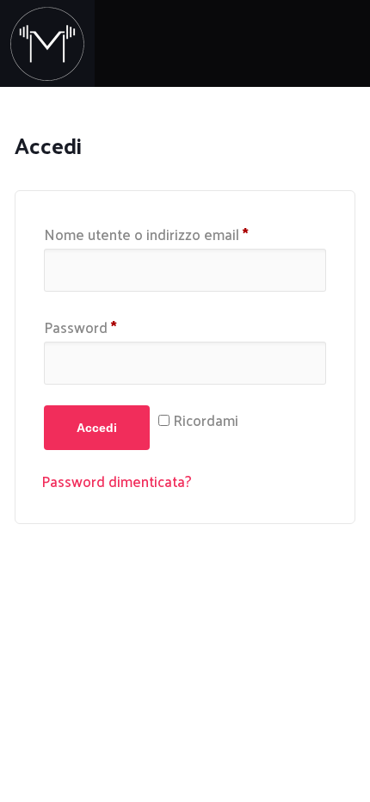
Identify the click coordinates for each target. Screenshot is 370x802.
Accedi (97, 428)
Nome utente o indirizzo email (146, 234)
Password (80, 327)
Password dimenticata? (116, 481)
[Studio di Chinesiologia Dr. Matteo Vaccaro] (47, 43)
